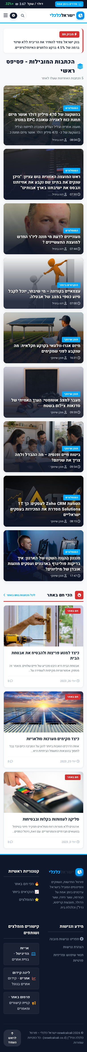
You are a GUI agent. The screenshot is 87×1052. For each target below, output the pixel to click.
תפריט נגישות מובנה (65, 939)
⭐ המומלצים (29, 899)
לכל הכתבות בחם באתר (21, 595)
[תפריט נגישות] (13, 16)
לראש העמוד (12, 1040)
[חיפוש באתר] (23, 15)
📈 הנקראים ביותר (25, 892)
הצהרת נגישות (73, 947)
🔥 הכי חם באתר (26, 884)
